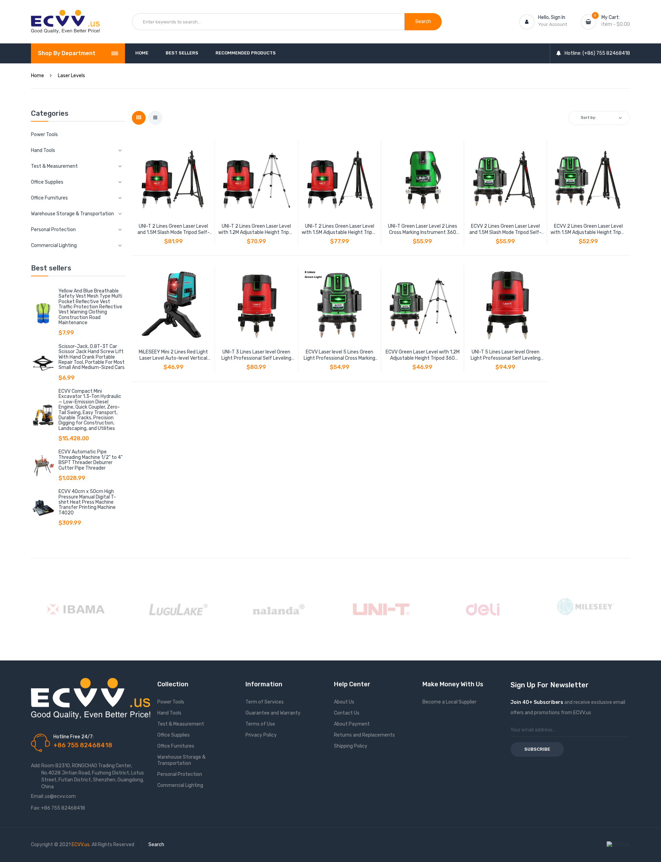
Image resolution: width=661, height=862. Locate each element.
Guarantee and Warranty (273, 713)
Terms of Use (260, 724)
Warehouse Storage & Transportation (181, 760)
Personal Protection (179, 774)
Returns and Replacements (364, 735)
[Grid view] (139, 118)
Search (156, 845)
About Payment (352, 724)
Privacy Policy (261, 735)
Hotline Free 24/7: (73, 737)
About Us (344, 702)
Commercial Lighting (180, 785)
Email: (37, 796)
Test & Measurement (180, 724)
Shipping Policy (350, 746)
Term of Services (264, 702)
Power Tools (44, 134)
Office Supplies (173, 735)
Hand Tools (169, 713)
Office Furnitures (175, 746)
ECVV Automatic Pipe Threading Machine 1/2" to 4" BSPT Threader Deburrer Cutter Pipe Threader (91, 460)
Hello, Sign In (551, 17)
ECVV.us (81, 845)
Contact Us (346, 713)
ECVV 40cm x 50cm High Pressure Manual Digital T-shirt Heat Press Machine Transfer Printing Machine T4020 (87, 502)
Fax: (35, 808)
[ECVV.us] (65, 16)
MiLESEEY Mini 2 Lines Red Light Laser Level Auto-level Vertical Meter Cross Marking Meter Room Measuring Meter (173, 355)
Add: (36, 766)
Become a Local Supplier (449, 702)
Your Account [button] (552, 24)
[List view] (155, 118)
